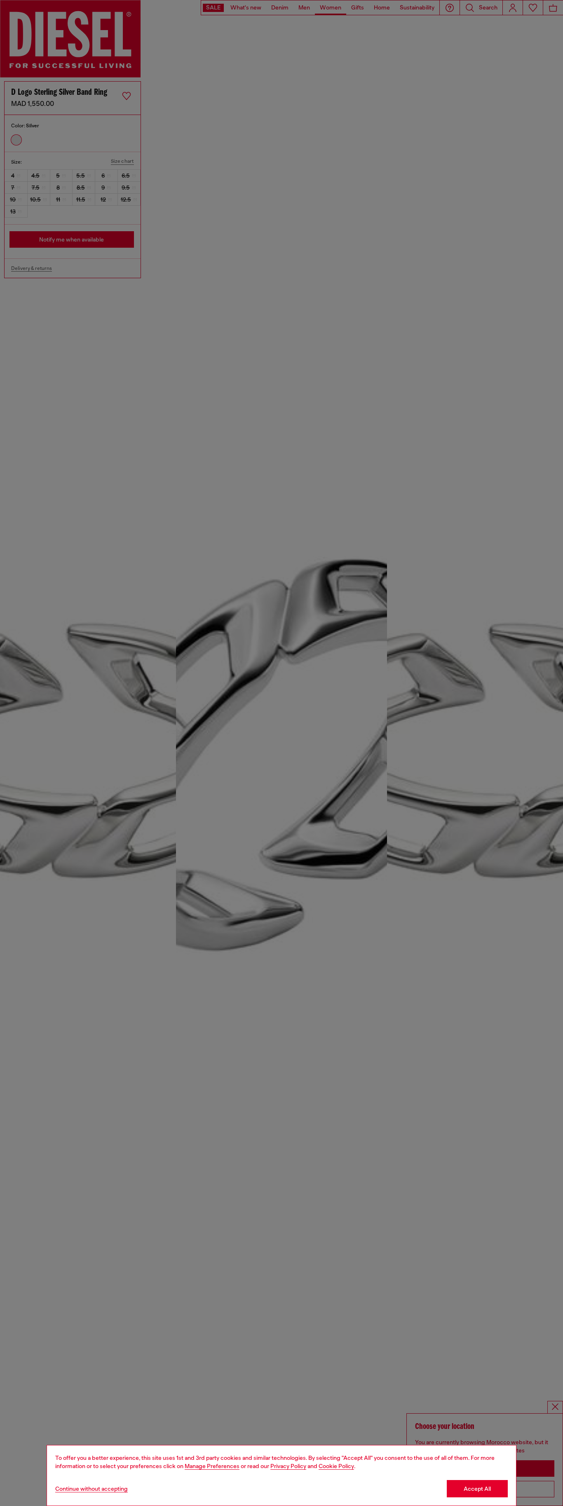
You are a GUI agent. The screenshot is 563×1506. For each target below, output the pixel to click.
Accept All (477, 1488)
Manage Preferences (212, 1466)
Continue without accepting (91, 1488)
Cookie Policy (336, 1466)
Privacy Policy (288, 1466)
